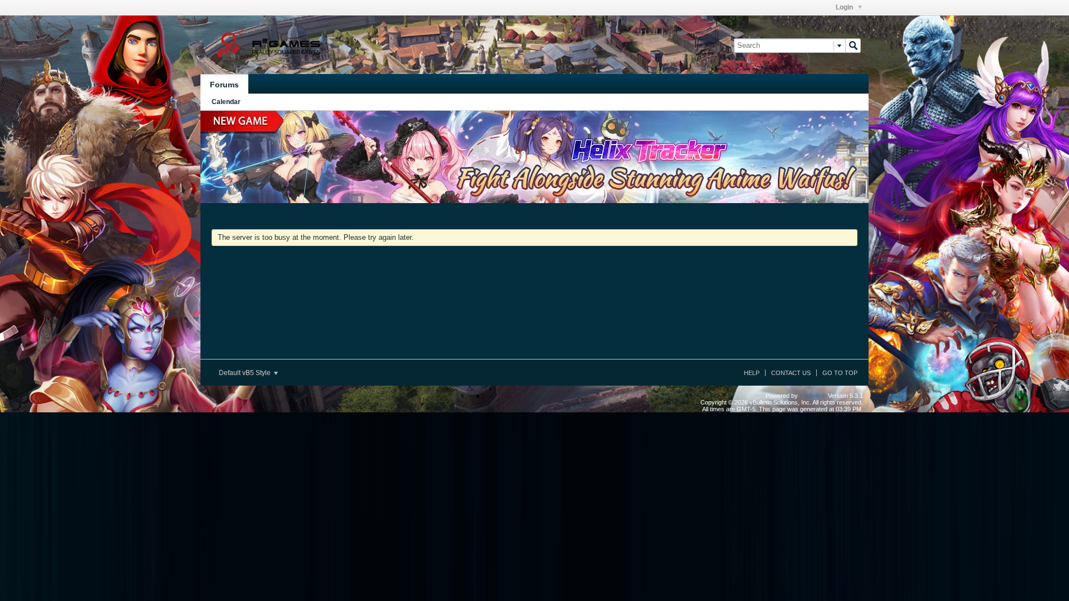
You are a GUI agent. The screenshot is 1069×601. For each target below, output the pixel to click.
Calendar (226, 102)
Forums (224, 84)
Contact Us (791, 373)
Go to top (839, 373)
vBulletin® (813, 395)
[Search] (853, 45)
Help (751, 373)
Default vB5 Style (245, 373)
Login (845, 7)
